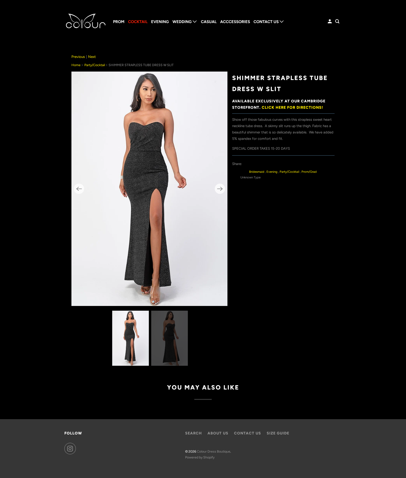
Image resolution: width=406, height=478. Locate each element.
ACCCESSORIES (235, 21)
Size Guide (278, 433)
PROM (119, 21)
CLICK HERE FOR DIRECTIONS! (292, 107)
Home (76, 65)
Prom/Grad (309, 171)
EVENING (160, 21)
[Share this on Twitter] (247, 163)
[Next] (220, 189)
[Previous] (79, 189)
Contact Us (247, 433)
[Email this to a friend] (279, 163)
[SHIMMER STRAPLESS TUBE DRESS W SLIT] (149, 189)
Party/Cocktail (94, 65)
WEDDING (182, 21)
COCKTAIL (138, 21)
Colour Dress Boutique (213, 452)
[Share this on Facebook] (258, 163)
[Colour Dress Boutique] (85, 21)
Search (193, 433)
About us (217, 433)
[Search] (337, 21)
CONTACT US (267, 21)
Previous (78, 57)
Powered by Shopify (200, 457)
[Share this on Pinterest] (268, 163)
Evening (272, 171)
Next (92, 57)
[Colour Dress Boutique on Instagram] (71, 448)
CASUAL (209, 21)
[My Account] (330, 21)
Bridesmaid (257, 171)
